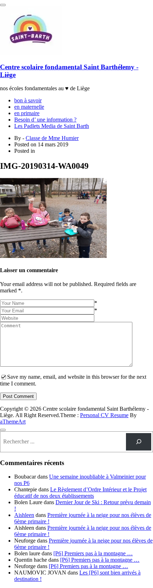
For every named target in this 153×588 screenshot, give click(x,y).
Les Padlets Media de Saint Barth (51, 126)
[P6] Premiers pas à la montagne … (93, 553)
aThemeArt (13, 422)
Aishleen (24, 515)
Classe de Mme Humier (52, 138)
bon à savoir (28, 100)
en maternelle (29, 107)
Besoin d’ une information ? (45, 120)
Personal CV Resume (104, 415)
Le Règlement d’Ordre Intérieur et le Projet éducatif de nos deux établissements (80, 492)
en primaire (26, 113)
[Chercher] (138, 442)
